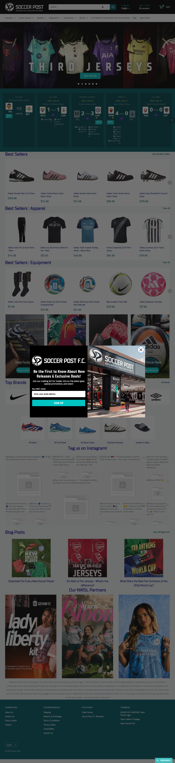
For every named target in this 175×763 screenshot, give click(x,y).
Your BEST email (38, 389)
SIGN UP (58, 403)
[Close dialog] (141, 350)
